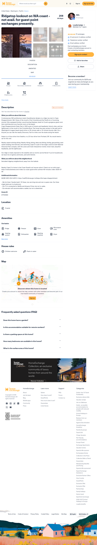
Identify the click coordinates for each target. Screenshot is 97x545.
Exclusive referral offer (83, 397)
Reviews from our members (81, 419)
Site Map (64, 514)
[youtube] (10, 407)
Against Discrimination (83, 422)
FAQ (60, 392)
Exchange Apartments (83, 445)
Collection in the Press (82, 456)
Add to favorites (82, 60)
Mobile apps (27, 400)
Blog (24, 398)
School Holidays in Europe (81, 414)
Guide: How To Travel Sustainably (82, 393)
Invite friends (44, 406)
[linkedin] (18, 403)
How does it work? (46, 395)
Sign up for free (88, 3)
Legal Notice (55, 514)
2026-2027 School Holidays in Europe (81, 500)
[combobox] (33, 3)
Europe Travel (80, 442)
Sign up (32, 298)
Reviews (32, 76)
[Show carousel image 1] (40, 34)
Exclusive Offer (80, 483)
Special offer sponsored (83, 468)
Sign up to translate (58, 107)
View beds (4, 100)
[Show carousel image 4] (56, 50)
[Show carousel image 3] (40, 50)
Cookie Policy (45, 514)
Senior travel (80, 494)
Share (82, 67)
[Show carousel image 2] (56, 34)
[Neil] (71, 16)
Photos (32, 60)
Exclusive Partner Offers (83, 475)
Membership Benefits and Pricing (82, 464)
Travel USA (79, 432)
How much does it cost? (48, 400)
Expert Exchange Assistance (81, 472)
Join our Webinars (81, 402)
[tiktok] (14, 403)
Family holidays (80, 491)
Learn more (72, 87)
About (25, 392)
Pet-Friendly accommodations (81, 439)
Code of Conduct (23, 514)
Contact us (62, 398)
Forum (60, 395)
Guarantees (44, 403)
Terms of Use (12, 514)
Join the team (27, 395)
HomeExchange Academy (81, 426)
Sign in (78, 3)
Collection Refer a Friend (83, 458)
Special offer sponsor (82, 450)
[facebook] (6, 403)
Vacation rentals (81, 400)
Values (43, 392)
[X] (6, 407)
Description (32, 64)
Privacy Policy (35, 514)
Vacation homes (81, 448)
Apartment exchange (82, 497)
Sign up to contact (81, 54)
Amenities (32, 68)
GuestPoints (44, 398)
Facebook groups (81, 430)
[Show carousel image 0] (16, 42)
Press (24, 406)
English (27, 111)
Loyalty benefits (81, 504)
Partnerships (80, 489)
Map (32, 72)
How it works (80, 478)
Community (26, 403)
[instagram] (10, 403)
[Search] (46, 4)
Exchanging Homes (82, 453)
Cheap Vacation (81, 435)
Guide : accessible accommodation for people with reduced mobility (82, 408)
